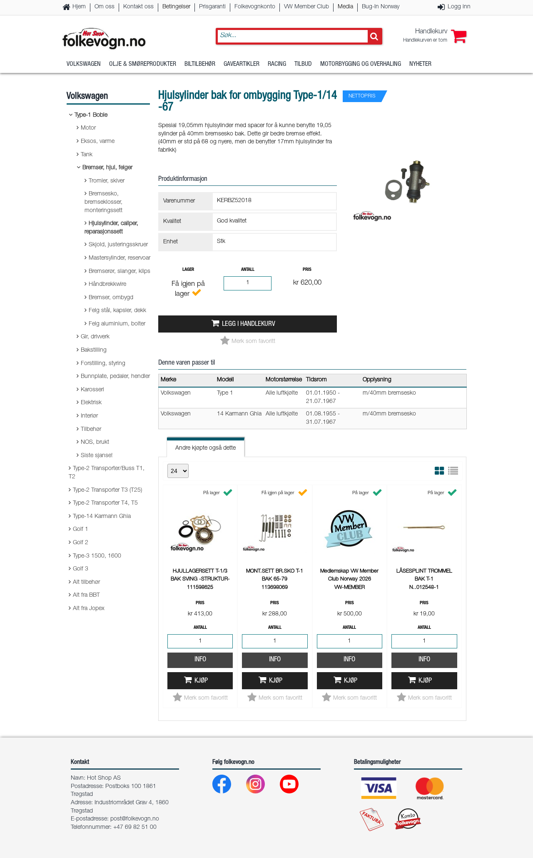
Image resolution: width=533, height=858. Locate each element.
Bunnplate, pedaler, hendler (115, 377)
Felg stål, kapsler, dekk (117, 311)
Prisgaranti (212, 7)
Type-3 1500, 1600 (97, 556)
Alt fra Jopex (89, 609)
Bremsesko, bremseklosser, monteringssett (103, 202)
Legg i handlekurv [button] (248, 324)
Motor (88, 128)
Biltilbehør (199, 64)
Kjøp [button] (201, 681)
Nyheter (420, 64)
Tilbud (303, 64)
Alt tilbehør (86, 582)
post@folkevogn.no (134, 819)
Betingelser (176, 7)
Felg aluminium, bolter (117, 324)
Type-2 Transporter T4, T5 (105, 503)
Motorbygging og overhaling (360, 64)
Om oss (105, 7)
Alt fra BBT (86, 595)
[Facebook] (228, 786)
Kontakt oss (138, 7)
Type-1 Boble (91, 115)
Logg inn (459, 7)
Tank (86, 155)
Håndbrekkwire (107, 285)
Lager (188, 270)
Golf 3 (80, 569)
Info (200, 659)
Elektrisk (91, 403)
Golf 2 (80, 543)
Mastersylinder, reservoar (119, 258)
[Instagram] (262, 786)
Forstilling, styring (103, 364)
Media (345, 7)
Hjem (79, 7)
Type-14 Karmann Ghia (102, 517)
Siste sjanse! (96, 456)
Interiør (89, 416)
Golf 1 (80, 530)
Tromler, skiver (107, 181)
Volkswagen (84, 64)
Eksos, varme (98, 142)
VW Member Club (306, 7)
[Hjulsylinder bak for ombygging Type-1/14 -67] (408, 231)
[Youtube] (296, 786)
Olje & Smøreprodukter (142, 64)
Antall (247, 270)
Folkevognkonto (254, 7)
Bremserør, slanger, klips (119, 272)
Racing (277, 64)
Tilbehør (91, 430)
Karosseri (92, 390)
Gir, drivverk (95, 337)
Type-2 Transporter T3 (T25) (107, 490)
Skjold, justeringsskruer (118, 245)
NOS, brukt (95, 442)
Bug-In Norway (380, 7)
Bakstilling (94, 350)
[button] (435, 36)
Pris (307, 270)
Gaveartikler (241, 64)
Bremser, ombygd (111, 298)
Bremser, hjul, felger (107, 168)
